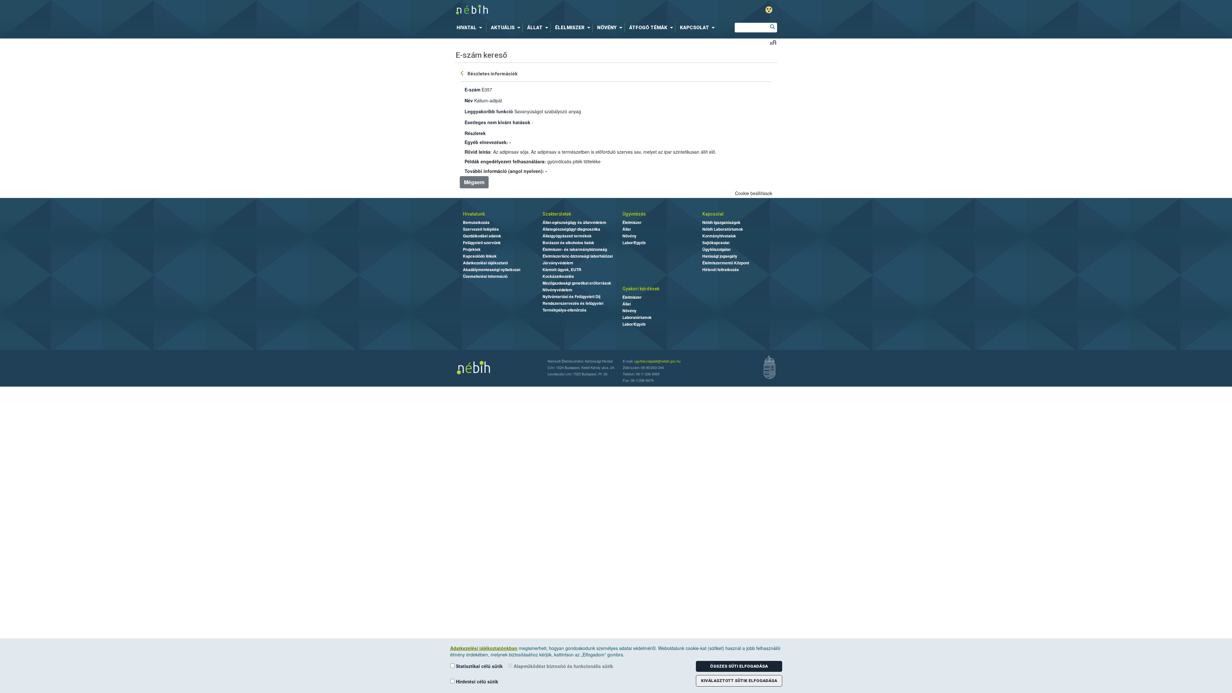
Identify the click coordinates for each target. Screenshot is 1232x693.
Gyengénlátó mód (769, 9)
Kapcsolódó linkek (480, 256)
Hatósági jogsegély (719, 256)
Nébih (547, 10)
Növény (629, 236)
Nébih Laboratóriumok (722, 229)
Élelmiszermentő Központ (725, 263)
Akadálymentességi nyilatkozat (491, 269)
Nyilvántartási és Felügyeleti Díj (571, 296)
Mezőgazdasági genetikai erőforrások (577, 283)
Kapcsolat (712, 214)
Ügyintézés (634, 214)
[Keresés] (772, 27)
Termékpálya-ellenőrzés (564, 310)
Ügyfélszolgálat (716, 249)
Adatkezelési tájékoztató (485, 263)
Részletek (475, 133)
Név (469, 100)
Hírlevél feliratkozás (720, 269)
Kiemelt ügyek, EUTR (562, 269)
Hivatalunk (474, 214)
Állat (626, 229)
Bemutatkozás (476, 222)
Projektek (472, 249)
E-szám (472, 89)
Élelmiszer (632, 222)
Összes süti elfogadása (739, 666)
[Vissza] (463, 73)
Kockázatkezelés (558, 276)
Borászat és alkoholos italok (568, 242)
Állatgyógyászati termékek (567, 236)
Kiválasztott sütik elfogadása (739, 680)
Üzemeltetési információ (485, 276)
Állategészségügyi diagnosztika (571, 229)
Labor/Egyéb (634, 242)
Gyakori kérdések (640, 288)
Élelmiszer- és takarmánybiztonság (575, 249)
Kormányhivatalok (719, 236)
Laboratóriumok (637, 317)
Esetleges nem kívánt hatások (497, 122)
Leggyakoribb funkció (489, 111)
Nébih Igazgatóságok (721, 222)
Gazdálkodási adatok (482, 236)
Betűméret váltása (773, 42)
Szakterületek (557, 214)
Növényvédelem (557, 290)
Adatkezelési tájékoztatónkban (484, 648)
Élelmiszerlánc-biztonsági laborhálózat (578, 256)
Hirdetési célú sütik (476, 681)
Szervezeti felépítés (481, 229)
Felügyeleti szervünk (482, 242)
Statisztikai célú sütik (479, 666)
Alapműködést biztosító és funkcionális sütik (562, 666)
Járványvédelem (558, 263)
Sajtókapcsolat (716, 242)
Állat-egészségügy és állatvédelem (574, 222)
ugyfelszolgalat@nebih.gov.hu (657, 361)
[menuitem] (470, 27)
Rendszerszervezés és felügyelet (573, 303)
